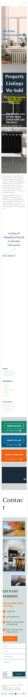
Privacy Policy (13, 690)
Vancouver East (8, 411)
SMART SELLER (14, 440)
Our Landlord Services (12, 459)
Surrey (5, 394)
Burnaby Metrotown (9, 404)
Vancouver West (8, 409)
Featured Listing (8, 371)
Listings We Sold (8, 375)
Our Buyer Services (12, 430)
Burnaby (6, 384)
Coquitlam (6, 386)
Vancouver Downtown (10, 406)
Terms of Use (5, 690)
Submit (19, 674)
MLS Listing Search (9, 373)
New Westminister (9, 390)
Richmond (6, 392)
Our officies (10, 638)
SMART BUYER (14, 426)
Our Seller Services (12, 445)
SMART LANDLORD (14, 454)
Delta (5, 388)
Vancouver (6, 396)
